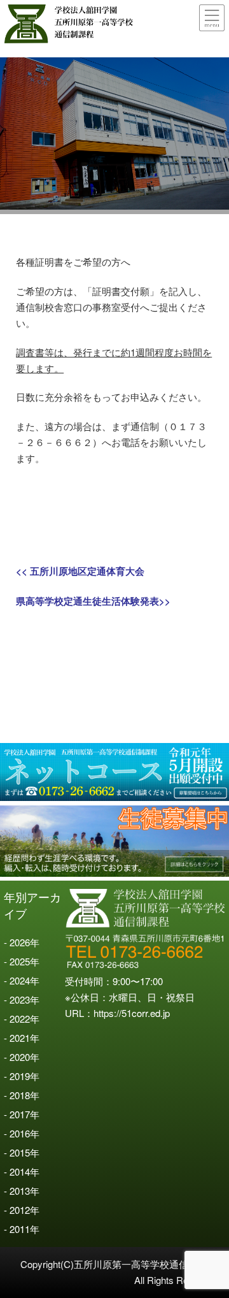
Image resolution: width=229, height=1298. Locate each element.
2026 (20, 942)
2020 (20, 1057)
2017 (20, 1114)
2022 (20, 1018)
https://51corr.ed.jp (132, 1013)
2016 (20, 1133)
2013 (20, 1190)
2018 (20, 1095)
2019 (20, 1076)
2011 (20, 1229)
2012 (20, 1209)
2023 (20, 999)
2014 (20, 1171)
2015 (20, 1152)
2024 (20, 980)
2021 (20, 1037)
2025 (20, 961)
